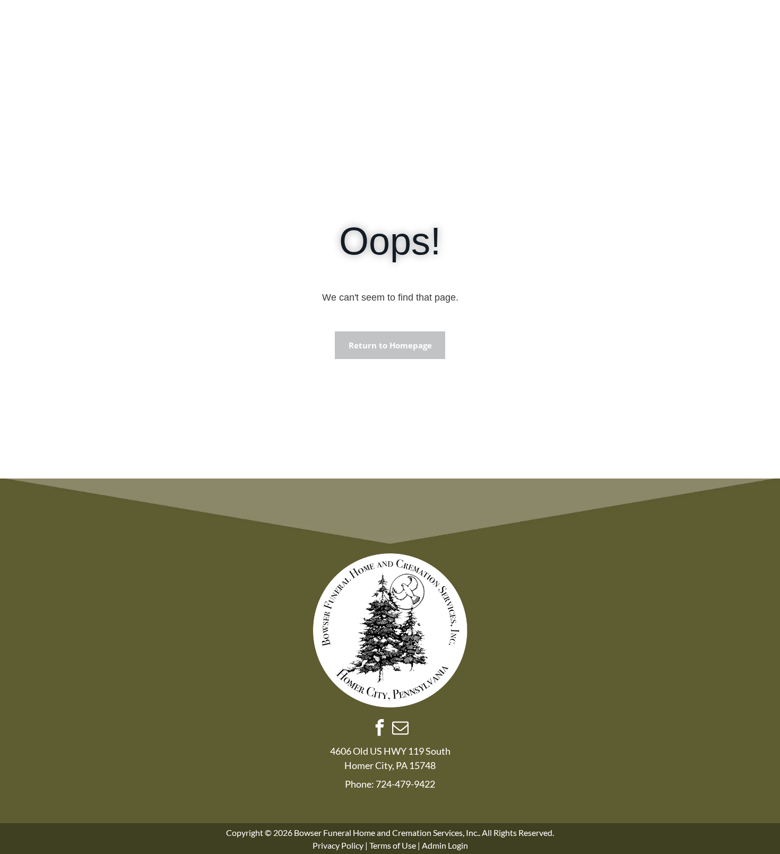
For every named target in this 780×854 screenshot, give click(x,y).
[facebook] (379, 729)
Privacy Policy (338, 845)
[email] (400, 729)
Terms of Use (392, 845)
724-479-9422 (405, 784)
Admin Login (445, 845)
